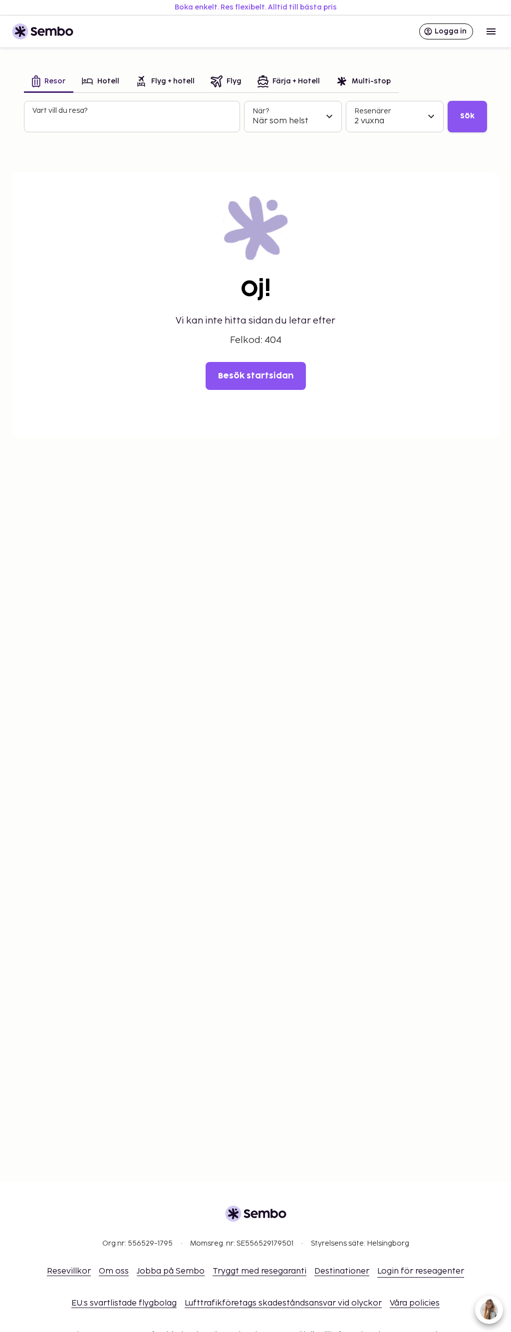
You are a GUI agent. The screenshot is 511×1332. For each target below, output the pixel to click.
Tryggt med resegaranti (259, 1271)
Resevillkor (69, 1271)
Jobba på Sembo (171, 1271)
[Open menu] (491, 31)
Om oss (114, 1271)
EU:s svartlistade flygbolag (124, 1303)
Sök (467, 116)
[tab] (48, 82)
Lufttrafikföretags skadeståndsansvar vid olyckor (283, 1303)
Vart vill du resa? (59, 110)
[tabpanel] (255, 117)
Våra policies (415, 1303)
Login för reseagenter (420, 1271)
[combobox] (133, 121)
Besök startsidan (255, 376)
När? (261, 111)
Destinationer (341, 1271)
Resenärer (372, 111)
